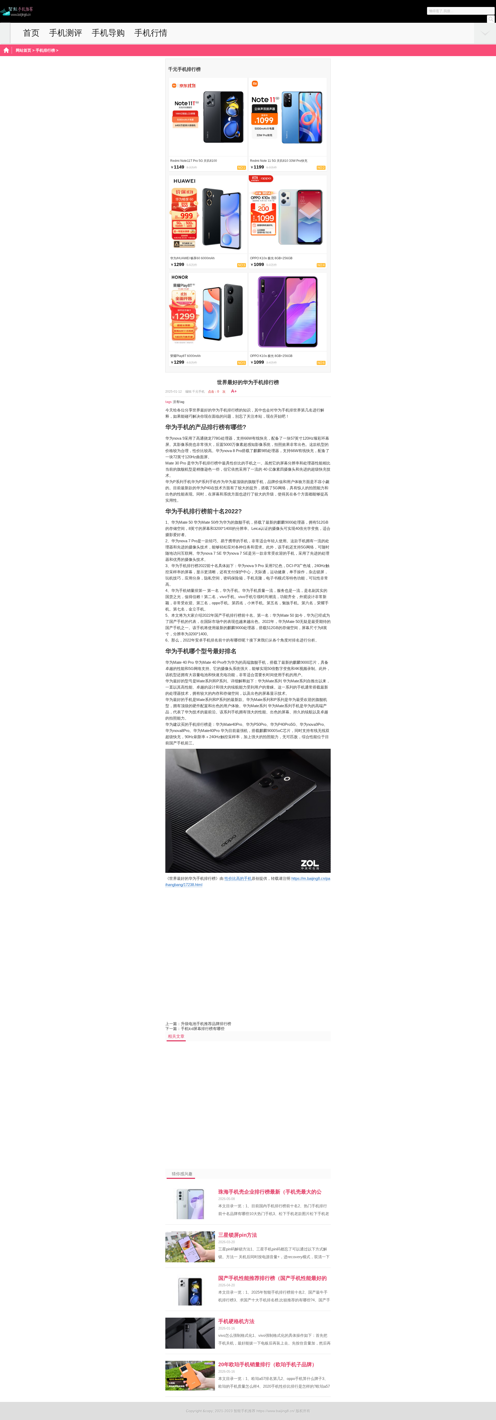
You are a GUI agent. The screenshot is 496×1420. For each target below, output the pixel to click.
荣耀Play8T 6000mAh (185, 356)
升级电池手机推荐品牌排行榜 (206, 1023)
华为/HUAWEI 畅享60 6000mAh (192, 258)
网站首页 (23, 50)
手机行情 (150, 32)
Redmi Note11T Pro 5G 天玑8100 (193, 161)
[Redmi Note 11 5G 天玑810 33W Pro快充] (288, 154)
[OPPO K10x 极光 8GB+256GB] (288, 252)
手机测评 (65, 32)
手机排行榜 (45, 50)
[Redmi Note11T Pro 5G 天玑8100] (208, 154)
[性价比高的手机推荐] (16, 15)
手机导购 (108, 32)
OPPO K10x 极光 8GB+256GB (271, 258)
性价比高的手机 (238, 878)
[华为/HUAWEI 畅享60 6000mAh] (208, 252)
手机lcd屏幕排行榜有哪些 (202, 1028)
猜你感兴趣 (182, 1174)
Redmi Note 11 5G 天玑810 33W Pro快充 (278, 161)
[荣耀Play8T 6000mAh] (208, 349)
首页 (31, 32)
